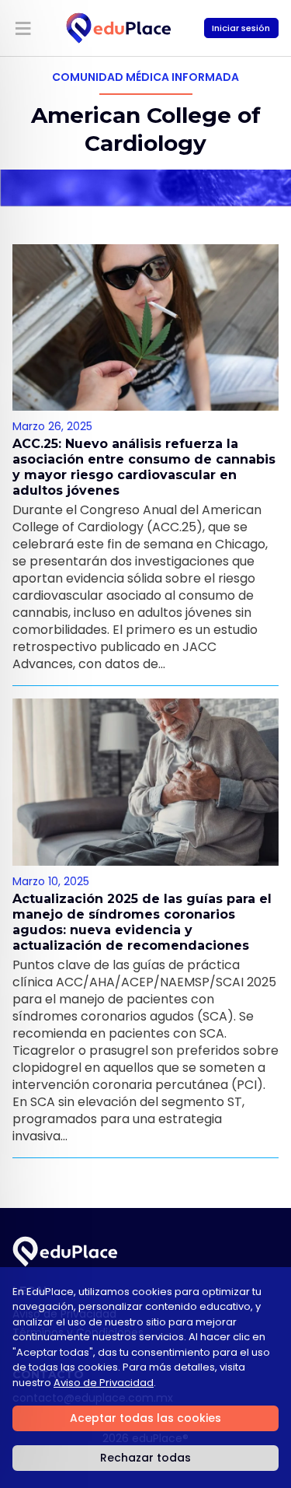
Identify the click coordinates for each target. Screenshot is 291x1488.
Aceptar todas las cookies (145, 1418)
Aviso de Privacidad (104, 1382)
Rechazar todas (145, 1457)
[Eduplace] (118, 28)
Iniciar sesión (241, 28)
